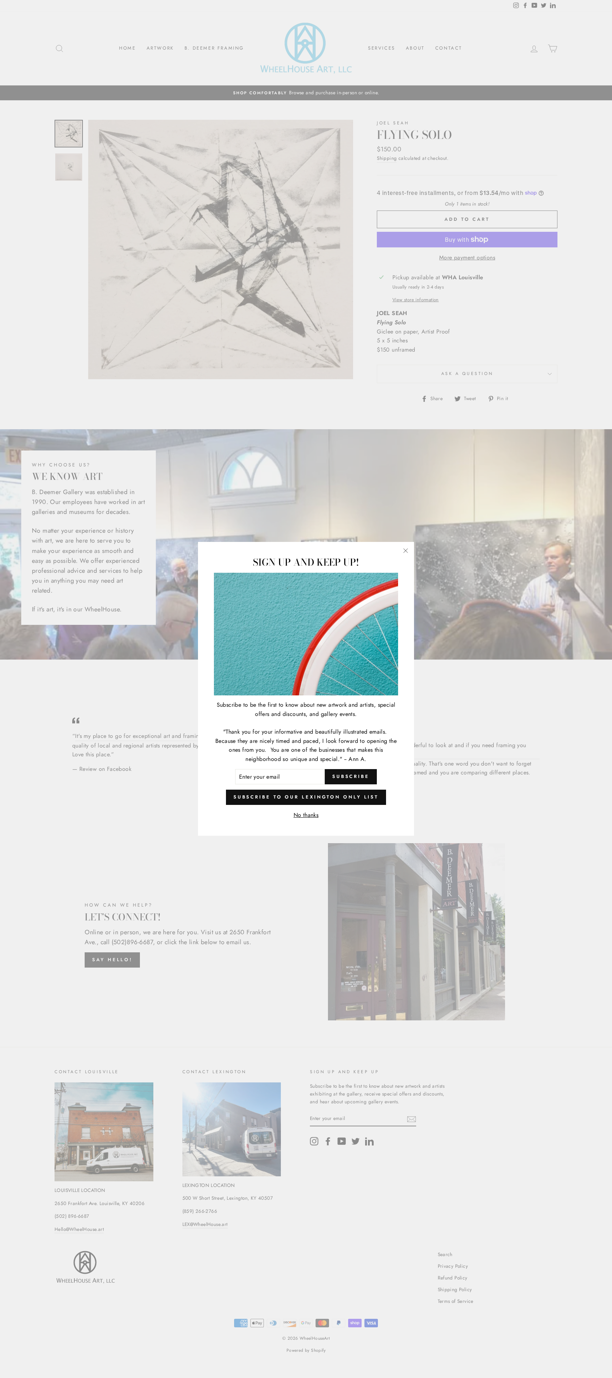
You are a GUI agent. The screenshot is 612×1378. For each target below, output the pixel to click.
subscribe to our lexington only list (306, 797)
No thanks (306, 815)
